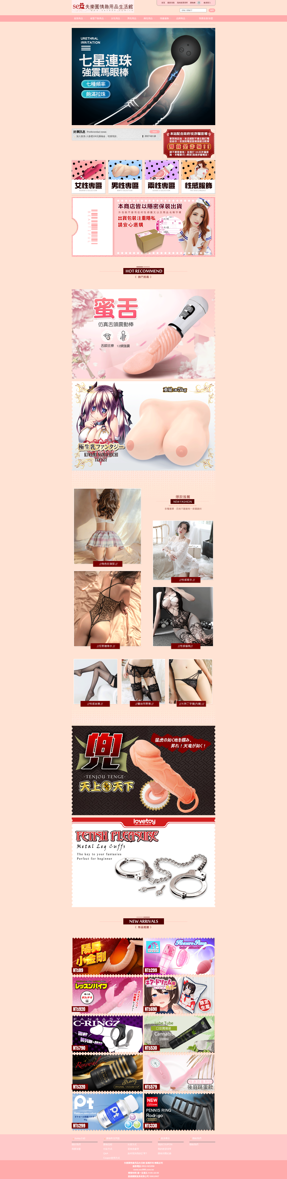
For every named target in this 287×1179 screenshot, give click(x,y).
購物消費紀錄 (164, 1153)
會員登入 (207, 3)
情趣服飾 (164, 18)
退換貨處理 (133, 1149)
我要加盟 (76, 1149)
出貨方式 (132, 1144)
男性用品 (131, 18)
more (155, 132)
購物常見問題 (113, 1138)
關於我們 (76, 1144)
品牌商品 (180, 18)
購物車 (195, 3)
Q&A (105, 1153)
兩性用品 (148, 18)
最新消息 (171, 3)
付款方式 (107, 1149)
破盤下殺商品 (97, 18)
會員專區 (165, 1138)
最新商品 (78, 18)
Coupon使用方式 (111, 1158)
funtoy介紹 (80, 1138)
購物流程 (107, 1144)
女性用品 (115, 18)
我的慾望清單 (182, 3)
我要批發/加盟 (206, 18)
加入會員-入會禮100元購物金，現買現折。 (97, 136)
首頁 (163, 3)
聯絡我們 (196, 1138)
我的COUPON (165, 1144)
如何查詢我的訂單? (137, 1153)
